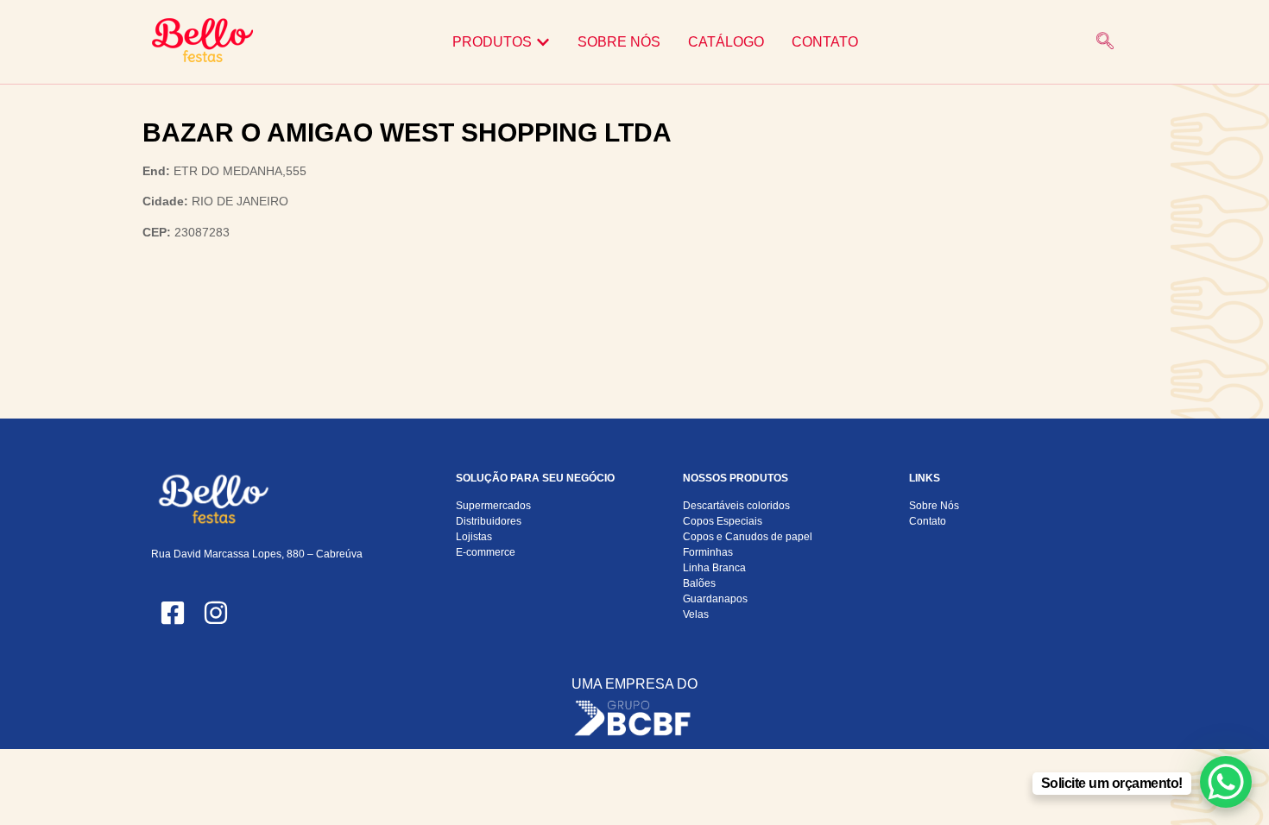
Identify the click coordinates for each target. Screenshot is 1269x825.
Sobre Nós (934, 506)
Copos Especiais (722, 521)
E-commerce (485, 552)
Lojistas (474, 537)
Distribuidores (488, 521)
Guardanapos (715, 599)
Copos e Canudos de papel (747, 537)
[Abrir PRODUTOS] (543, 42)
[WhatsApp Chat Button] (1226, 782)
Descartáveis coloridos (736, 506)
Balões (699, 583)
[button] (1105, 42)
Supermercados (493, 506)
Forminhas (708, 552)
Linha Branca (714, 568)
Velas (696, 614)
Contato (927, 521)
